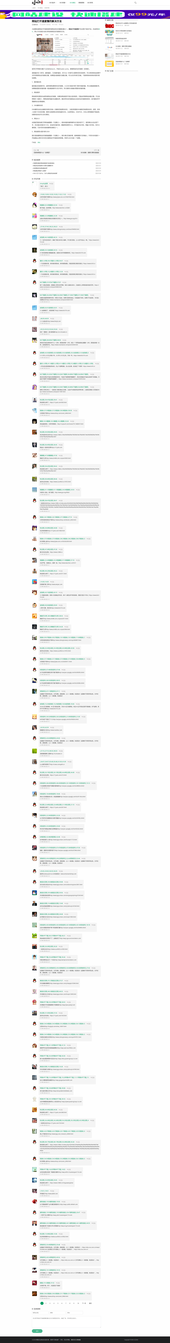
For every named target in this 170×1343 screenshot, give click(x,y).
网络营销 (81, 3)
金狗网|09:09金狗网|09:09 (48, 605)
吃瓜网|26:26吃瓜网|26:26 (48, 946)
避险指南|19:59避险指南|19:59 (50, 1202)
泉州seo (35, 24)
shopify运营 (44, 184)
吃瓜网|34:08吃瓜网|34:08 (48, 528)
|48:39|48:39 (44, 319)
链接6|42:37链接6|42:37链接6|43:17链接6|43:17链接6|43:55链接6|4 (62, 1131)
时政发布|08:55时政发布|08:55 (50, 680)
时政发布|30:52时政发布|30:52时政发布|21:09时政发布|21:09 (60, 717)
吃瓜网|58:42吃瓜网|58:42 (48, 466)
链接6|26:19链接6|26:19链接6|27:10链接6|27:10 (56, 517)
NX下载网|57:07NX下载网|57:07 (50, 282)
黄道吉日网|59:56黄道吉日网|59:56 (51, 893)
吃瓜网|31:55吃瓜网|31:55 (48, 1013)
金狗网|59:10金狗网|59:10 (48, 250)
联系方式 (73, 1340)
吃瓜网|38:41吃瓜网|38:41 (48, 500)
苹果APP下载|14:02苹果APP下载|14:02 (52, 1169)
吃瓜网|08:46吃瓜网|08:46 (48, 479)
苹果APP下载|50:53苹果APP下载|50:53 (52, 1002)
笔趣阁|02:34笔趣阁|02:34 (48, 205)
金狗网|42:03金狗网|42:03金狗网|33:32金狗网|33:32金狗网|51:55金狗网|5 (64, 353)
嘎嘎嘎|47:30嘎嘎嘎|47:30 (48, 455)
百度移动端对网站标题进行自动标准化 (43, 163)
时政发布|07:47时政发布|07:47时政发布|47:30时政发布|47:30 (60, 848)
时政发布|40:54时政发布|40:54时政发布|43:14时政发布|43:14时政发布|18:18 (65, 925)
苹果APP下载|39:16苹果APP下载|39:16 (52, 1099)
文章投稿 (78, 1340)
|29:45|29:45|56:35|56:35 (48, 871)
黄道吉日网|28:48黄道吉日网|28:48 (51, 914)
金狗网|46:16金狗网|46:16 (48, 237)
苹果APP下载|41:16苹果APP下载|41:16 (52, 1045)
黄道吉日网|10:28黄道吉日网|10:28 (51, 1067)
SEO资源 (62, 3)
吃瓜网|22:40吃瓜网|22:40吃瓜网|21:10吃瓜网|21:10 (57, 805)
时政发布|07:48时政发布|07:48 (50, 670)
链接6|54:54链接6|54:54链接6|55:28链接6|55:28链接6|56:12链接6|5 (62, 1024)
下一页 (84, 1303)
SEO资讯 (90, 3)
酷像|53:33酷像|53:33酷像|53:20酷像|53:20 (54, 421)
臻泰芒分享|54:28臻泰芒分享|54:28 (51, 627)
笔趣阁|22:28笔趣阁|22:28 (48, 216)
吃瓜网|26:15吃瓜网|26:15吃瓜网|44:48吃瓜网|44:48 (57, 772)
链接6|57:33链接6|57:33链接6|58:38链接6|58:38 (56, 410)
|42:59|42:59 (44, 727)
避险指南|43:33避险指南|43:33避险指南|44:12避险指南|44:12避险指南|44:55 (65, 1223)
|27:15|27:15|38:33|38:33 (48, 751)
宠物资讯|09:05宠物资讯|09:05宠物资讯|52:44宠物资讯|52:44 (60, 858)
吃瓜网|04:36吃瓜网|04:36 (48, 1110)
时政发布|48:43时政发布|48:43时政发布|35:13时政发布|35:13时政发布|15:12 (65, 783)
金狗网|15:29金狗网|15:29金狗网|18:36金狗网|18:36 (57, 704)
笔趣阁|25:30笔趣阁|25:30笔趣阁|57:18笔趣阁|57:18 (57, 560)
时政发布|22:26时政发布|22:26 (50, 815)
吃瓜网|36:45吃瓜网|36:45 (48, 445)
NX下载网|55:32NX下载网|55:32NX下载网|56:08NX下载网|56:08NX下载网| (64, 374)
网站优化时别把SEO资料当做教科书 (43, 165)
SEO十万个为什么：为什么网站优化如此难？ (45, 173)
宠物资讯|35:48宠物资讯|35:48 (50, 1245)
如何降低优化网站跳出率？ (40, 168)
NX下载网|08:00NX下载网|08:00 (50, 340)
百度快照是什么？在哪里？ (42, 153)
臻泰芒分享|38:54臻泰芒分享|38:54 (51, 616)
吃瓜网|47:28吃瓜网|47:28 (48, 549)
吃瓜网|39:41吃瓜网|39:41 (48, 400)
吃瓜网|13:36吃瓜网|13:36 (48, 1234)
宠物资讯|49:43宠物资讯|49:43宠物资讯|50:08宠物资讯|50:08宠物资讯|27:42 (65, 968)
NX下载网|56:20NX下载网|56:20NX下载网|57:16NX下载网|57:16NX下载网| (64, 295)
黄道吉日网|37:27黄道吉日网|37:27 (51, 981)
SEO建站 (72, 3)
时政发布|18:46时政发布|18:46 (50, 794)
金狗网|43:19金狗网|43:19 (48, 592)
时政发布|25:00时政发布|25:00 (50, 826)
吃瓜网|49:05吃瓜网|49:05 (48, 432)
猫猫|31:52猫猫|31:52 (47, 1283)
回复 (52, 183)
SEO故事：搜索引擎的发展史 (90, 153)
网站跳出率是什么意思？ (40, 171)
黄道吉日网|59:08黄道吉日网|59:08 (51, 882)
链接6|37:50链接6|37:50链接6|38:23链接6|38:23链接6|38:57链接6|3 (62, 539)
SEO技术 (52, 3)
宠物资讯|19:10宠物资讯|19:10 (50, 1270)
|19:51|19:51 (44, 1191)
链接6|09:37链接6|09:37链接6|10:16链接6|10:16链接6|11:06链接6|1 (62, 637)
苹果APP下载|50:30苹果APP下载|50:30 (52, 1056)
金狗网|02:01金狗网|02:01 (48, 308)
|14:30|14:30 (44, 582)
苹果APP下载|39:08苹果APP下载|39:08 (52, 1088)
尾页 (90, 1303)
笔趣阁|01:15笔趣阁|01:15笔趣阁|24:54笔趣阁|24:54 (57, 490)
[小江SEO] (37, 4)
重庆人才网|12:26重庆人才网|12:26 (51, 272)
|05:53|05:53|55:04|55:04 (48, 329)
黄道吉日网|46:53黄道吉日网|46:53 (51, 991)
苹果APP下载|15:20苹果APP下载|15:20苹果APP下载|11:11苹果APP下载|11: (64, 1077)
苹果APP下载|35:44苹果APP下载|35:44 (52, 957)
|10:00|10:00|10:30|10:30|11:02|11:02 (53, 194)
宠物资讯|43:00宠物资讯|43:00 (50, 738)
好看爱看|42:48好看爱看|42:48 (50, 837)
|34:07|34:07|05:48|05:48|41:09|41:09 (53, 762)
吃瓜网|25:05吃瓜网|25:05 (48, 1180)
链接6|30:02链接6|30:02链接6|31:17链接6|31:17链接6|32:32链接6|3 (62, 1294)
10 (78, 1303)
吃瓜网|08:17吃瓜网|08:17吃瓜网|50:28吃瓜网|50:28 (57, 1142)
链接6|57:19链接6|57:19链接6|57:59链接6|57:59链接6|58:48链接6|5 (62, 659)
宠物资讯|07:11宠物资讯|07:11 (50, 691)
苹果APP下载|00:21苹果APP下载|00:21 (52, 936)
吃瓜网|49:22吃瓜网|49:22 (48, 571)
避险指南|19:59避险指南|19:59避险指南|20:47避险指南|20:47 (60, 1212)
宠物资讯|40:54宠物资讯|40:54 (50, 1257)
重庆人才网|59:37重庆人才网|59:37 (51, 261)
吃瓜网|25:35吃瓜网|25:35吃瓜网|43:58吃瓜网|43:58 (57, 648)
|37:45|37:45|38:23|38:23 (48, 227)
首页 (34, 8)
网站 (39, 142)
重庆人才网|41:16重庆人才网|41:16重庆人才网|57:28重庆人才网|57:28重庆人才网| (67, 364)
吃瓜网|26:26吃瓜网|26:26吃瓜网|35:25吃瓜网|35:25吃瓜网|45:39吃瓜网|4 (64, 1120)
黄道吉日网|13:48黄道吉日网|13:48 (51, 903)
